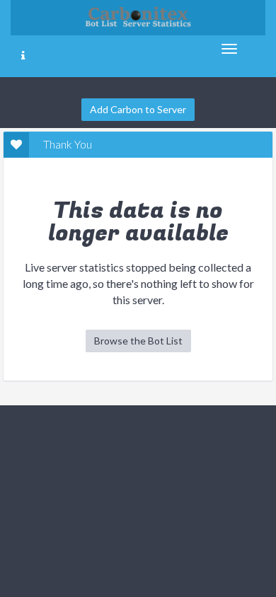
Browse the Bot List (138, 341)
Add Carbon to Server (138, 109)
